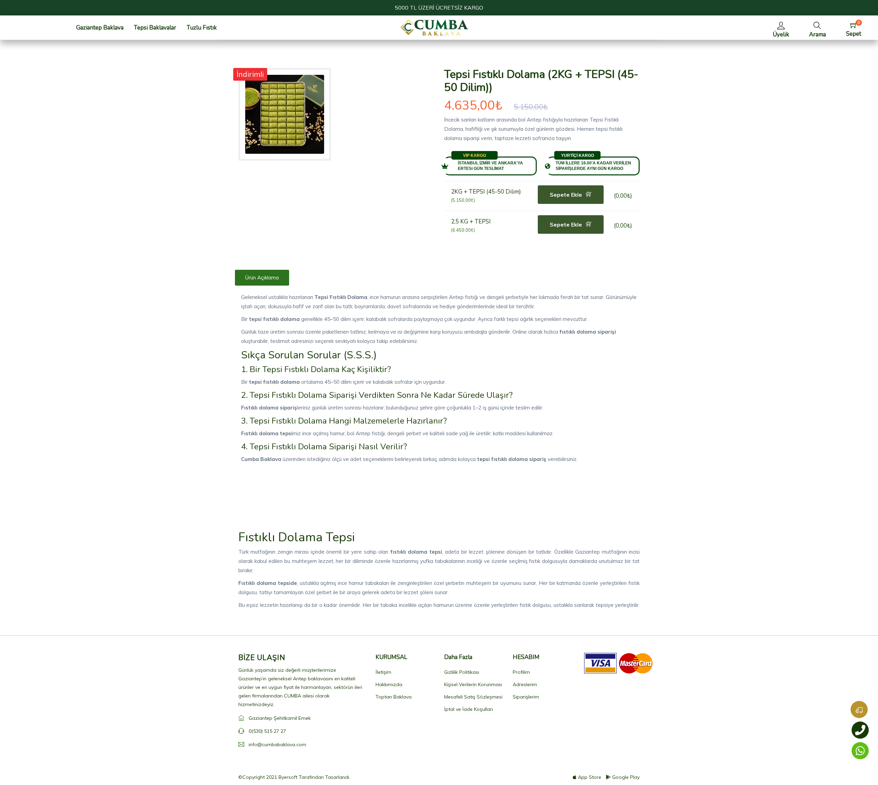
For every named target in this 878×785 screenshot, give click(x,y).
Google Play (626, 777)
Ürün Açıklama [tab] (262, 277)
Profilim (521, 672)
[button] (817, 28)
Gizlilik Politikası (461, 672)
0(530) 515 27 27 (267, 731)
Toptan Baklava (394, 697)
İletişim (383, 672)
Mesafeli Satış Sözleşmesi (473, 697)
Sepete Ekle (566, 194)
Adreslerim (525, 684)
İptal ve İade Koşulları (468, 709)
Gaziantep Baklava (99, 28)
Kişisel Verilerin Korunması (473, 684)
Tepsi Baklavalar (155, 28)
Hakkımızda (389, 684)
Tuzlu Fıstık (202, 28)
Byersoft (287, 777)
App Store (589, 777)
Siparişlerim (526, 697)
